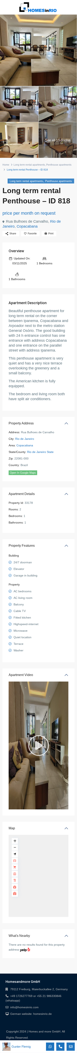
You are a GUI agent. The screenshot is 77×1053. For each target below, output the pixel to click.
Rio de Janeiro (24, 438)
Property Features (22, 545)
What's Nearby (19, 935)
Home (5, 164)
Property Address (21, 423)
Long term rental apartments (29, 164)
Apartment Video (21, 675)
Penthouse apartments (58, 164)
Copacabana (27, 226)
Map (12, 828)
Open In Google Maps (23, 472)
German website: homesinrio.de (31, 1013)
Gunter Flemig (21, 1046)
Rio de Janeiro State (40, 452)
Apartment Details (22, 494)
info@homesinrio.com (24, 1007)
